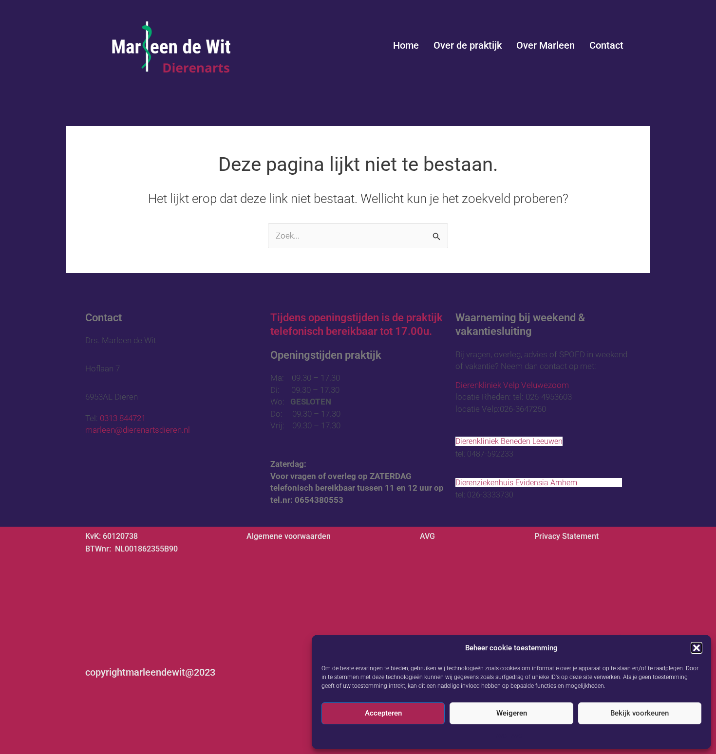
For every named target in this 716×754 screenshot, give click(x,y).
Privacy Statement (566, 536)
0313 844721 (123, 418)
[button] (696, 648)
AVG (501, 736)
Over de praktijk (467, 45)
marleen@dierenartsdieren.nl (138, 430)
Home (406, 45)
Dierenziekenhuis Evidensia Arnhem (538, 482)
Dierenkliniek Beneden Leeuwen (509, 441)
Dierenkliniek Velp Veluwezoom (533, 385)
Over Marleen (545, 45)
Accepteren (383, 713)
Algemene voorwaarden (288, 536)
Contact (606, 45)
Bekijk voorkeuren (639, 713)
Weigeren (511, 713)
